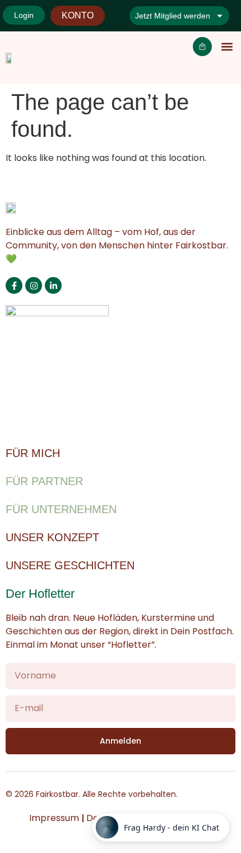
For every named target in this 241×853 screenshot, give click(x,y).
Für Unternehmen (61, 509)
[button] (226, 47)
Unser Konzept (52, 537)
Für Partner (44, 481)
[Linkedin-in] (53, 285)
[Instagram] (33, 285)
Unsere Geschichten (70, 565)
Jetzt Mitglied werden (172, 15)
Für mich (33, 453)
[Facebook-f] (14, 285)
